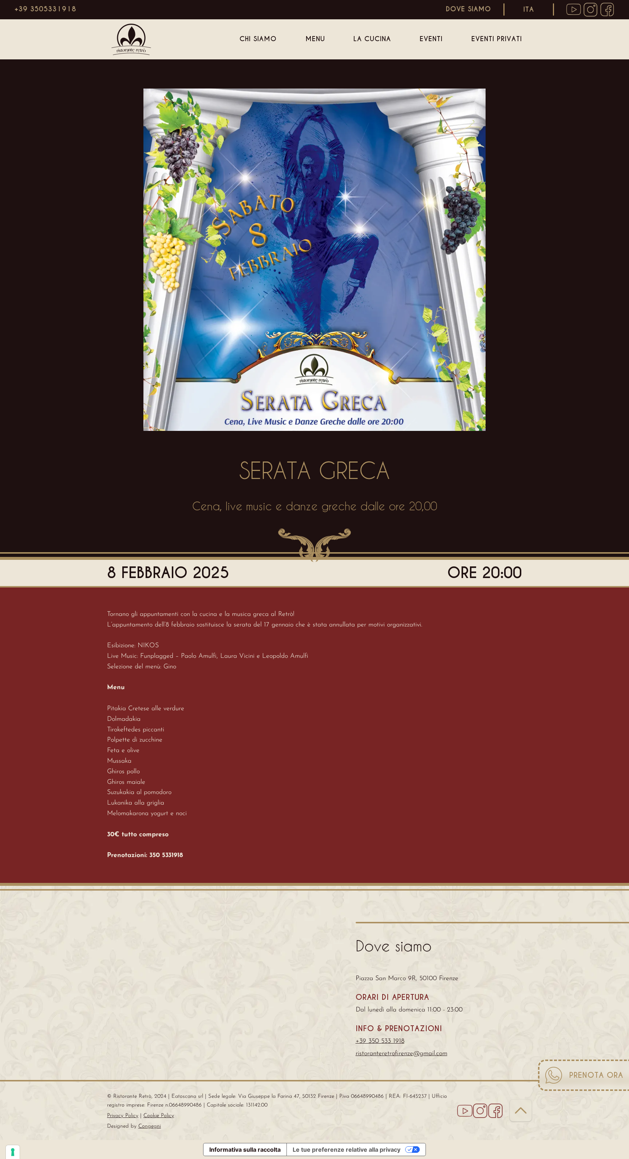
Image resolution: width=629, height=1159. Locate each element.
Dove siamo (468, 9)
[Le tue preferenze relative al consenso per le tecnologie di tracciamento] (13, 1152)
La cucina (372, 39)
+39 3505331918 (45, 9)
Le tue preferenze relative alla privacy (346, 1149)
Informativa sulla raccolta (245, 1149)
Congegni (149, 1126)
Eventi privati (496, 39)
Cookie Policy (158, 1116)
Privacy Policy (122, 1116)
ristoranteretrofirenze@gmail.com (401, 1053)
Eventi (431, 39)
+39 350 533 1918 (380, 1041)
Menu (315, 39)
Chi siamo (258, 39)
